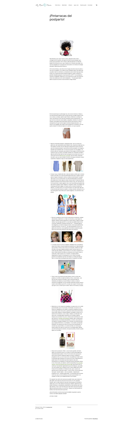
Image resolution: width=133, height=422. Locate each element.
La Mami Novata (38, 418)
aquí (61, 367)
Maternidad (64, 5)
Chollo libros (57, 5)
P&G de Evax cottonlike (65, 155)
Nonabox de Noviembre (64, 318)
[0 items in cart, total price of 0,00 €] (96, 5)
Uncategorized (49, 407)
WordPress (95, 418)
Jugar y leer (76, 5)
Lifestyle (70, 5)
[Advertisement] (66, 31)
